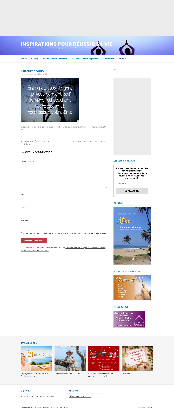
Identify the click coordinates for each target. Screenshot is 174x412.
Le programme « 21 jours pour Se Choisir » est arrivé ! (34, 375)
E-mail (24, 207)
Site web (24, 220)
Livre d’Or (75, 59)
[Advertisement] (76, 18)
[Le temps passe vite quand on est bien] (70, 370)
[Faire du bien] (137, 370)
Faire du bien (127, 374)
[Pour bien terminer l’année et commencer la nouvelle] (103, 370)
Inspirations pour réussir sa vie (67, 44)
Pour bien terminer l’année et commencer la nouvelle (100, 375)
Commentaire (27, 162)
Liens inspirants (90, 59)
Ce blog (34, 59)
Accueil (24, 59)
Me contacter (108, 59)
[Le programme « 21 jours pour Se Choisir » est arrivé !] (36, 370)
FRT (151, 408)
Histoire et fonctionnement (54, 59)
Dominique (32, 74)
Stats (51, 396)
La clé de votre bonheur (88, 141)
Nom (23, 194)
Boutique (122, 59)
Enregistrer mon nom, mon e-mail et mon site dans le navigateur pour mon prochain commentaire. (64, 233)
